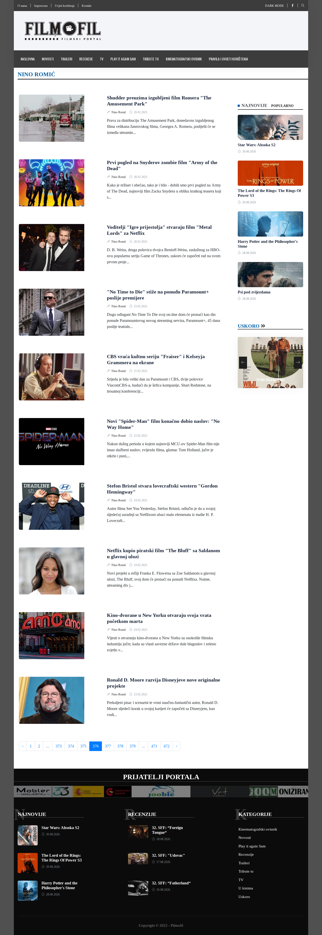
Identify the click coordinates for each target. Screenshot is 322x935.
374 (71, 746)
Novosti (48, 58)
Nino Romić (119, 112)
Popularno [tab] (282, 106)
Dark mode (274, 6)
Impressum (41, 6)
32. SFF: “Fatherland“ (171, 883)
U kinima (245, 888)
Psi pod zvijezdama (254, 292)
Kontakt (86, 6)
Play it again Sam (123, 58)
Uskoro (249, 326)
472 (167, 746)
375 (83, 746)
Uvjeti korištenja (64, 6)
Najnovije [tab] (254, 105)
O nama (22, 6)
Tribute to (151, 58)
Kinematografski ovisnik (184, 58)
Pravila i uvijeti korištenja (228, 58)
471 (154, 746)
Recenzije (86, 58)
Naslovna (28, 58)
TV (101, 58)
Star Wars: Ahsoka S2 (256, 145)
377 (108, 746)
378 (120, 746)
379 (133, 746)
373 (59, 746)
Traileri (66, 58)
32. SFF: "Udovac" (168, 855)
